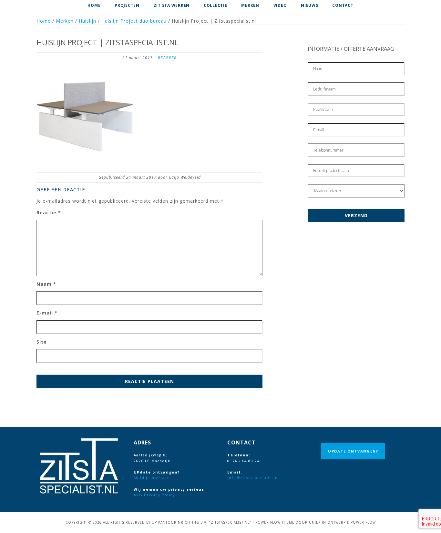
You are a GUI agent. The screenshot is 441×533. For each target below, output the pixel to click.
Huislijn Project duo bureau (134, 21)
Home (43, 21)
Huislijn (87, 21)
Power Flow (363, 522)
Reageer (167, 57)
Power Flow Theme (274, 522)
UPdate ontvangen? (353, 451)
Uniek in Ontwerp (327, 522)
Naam (46, 284)
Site (41, 342)
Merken (65, 21)
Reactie (48, 212)
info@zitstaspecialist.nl (253, 477)
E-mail (46, 313)
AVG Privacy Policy (154, 494)
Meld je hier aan (152, 477)
